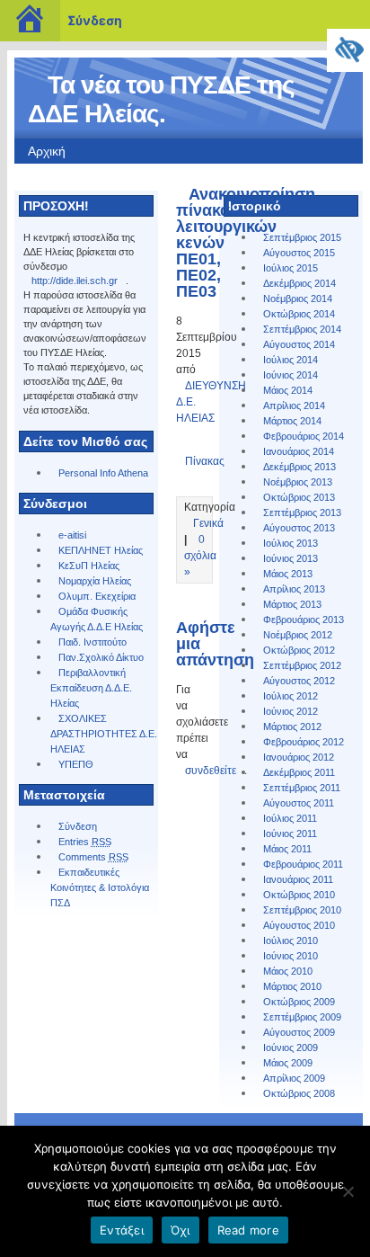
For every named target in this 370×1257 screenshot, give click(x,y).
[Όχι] (348, 1191)
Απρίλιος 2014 (294, 405)
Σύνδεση (94, 20)
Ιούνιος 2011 (290, 833)
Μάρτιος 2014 (292, 420)
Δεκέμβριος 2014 (299, 283)
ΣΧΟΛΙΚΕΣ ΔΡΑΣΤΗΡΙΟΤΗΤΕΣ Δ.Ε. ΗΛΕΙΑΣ (103, 733)
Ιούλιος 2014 (290, 359)
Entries (84, 841)
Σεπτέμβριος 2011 (301, 787)
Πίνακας (205, 461)
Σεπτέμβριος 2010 (302, 910)
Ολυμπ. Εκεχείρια (97, 596)
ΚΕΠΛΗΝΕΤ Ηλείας (100, 550)
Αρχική (47, 151)
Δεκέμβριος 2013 (299, 466)
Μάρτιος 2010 (292, 986)
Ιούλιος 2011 (290, 818)
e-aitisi (72, 535)
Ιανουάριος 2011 (298, 879)
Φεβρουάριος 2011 (303, 864)
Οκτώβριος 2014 (299, 313)
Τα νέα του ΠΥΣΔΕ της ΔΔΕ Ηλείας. (161, 99)
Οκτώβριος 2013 (299, 497)
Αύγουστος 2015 (299, 252)
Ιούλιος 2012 (290, 696)
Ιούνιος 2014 (290, 375)
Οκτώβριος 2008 (299, 1093)
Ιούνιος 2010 (290, 955)
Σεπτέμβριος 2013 (302, 512)
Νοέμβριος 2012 (297, 634)
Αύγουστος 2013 (299, 527)
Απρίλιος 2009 (294, 1078)
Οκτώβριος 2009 (299, 1001)
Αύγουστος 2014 (299, 344)
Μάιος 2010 (288, 971)
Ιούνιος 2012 (290, 711)
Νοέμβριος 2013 (297, 482)
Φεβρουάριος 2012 (303, 741)
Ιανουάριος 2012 (298, 757)
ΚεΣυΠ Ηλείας (88, 565)
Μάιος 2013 (288, 573)
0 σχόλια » (200, 555)
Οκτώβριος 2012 (299, 650)
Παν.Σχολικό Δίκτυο (101, 657)
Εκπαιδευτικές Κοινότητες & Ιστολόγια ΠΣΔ (99, 887)
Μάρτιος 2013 (292, 604)
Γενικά (208, 523)
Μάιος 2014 (288, 390)
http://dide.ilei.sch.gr (74, 280)
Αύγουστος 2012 (299, 680)
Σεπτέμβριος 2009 (302, 1017)
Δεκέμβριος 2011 (299, 772)
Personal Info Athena (103, 473)
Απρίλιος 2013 (294, 589)
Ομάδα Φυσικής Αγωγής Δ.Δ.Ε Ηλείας (96, 619)
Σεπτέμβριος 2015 (302, 237)
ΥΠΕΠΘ (75, 764)
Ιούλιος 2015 (290, 268)
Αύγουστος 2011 (298, 803)
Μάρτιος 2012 (292, 726)
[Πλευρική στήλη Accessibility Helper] (348, 50)
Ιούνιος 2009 (290, 1047)
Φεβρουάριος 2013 (303, 619)
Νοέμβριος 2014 (297, 298)
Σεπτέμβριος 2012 (302, 665)
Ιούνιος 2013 (290, 558)
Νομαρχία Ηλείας (94, 580)
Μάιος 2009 (288, 1062)
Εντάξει (122, 1230)
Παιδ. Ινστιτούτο (92, 642)
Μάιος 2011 (287, 848)
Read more (248, 1230)
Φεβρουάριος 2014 (303, 436)
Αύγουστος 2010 (299, 925)
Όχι (180, 1230)
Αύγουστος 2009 (299, 1032)
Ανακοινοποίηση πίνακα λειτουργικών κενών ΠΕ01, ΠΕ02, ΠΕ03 (245, 242)
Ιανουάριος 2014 (298, 451)
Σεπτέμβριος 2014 (302, 329)
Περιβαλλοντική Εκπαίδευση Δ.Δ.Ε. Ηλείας (91, 688)
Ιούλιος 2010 (290, 940)
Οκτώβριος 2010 (299, 894)
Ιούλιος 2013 (290, 543)
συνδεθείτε (210, 770)
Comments (93, 856)
